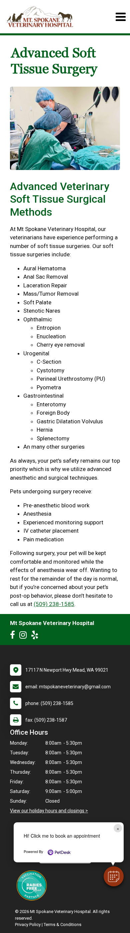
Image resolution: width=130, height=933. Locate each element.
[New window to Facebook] (14, 636)
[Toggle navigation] (120, 17)
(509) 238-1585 (54, 604)
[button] (114, 876)
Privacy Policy (28, 924)
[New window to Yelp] (36, 636)
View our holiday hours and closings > (49, 810)
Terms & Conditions (62, 924)
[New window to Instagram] (24, 636)
